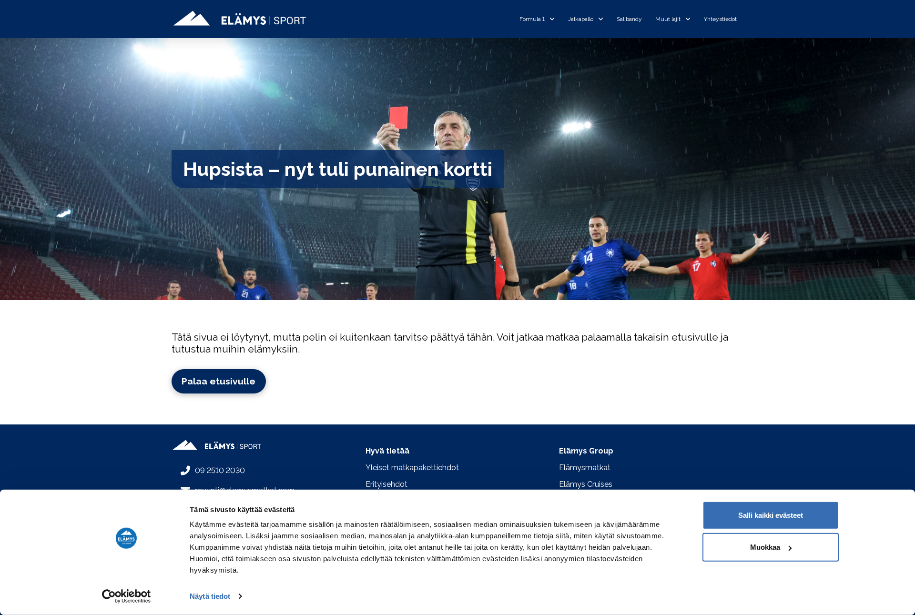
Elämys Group (586, 450)
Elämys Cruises (585, 484)
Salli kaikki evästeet (770, 515)
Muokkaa (765, 547)
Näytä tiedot (210, 596)
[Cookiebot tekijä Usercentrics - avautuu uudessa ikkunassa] (126, 596)
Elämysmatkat (584, 467)
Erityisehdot (386, 484)
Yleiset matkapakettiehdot (412, 467)
